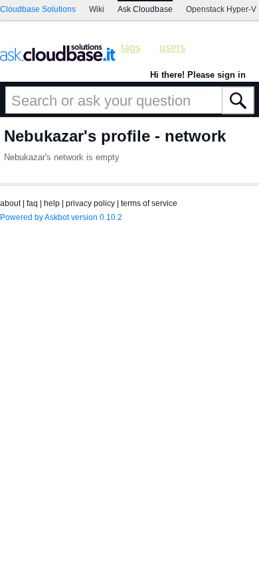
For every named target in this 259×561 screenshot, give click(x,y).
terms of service (149, 203)
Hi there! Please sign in (198, 75)
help (52, 203)
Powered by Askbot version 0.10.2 (61, 217)
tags (131, 47)
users (172, 47)
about (10, 203)
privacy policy (90, 203)
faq (32, 203)
